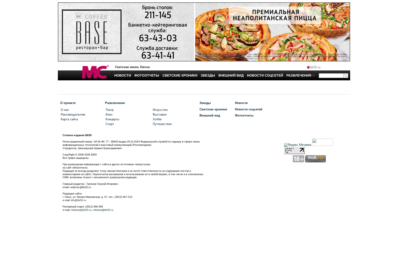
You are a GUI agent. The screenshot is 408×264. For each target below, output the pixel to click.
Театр (110, 110)
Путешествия (162, 124)
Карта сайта (69, 119)
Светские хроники (213, 109)
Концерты (112, 119)
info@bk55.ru (78, 200)
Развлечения (115, 103)
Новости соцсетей (248, 109)
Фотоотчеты (244, 115)
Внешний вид (210, 115)
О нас (65, 110)
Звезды (205, 103)
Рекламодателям (73, 114)
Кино (109, 114)
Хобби (157, 119)
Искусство (160, 110)
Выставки (159, 114)
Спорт (110, 124)
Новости (241, 103)
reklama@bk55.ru (81, 209)
